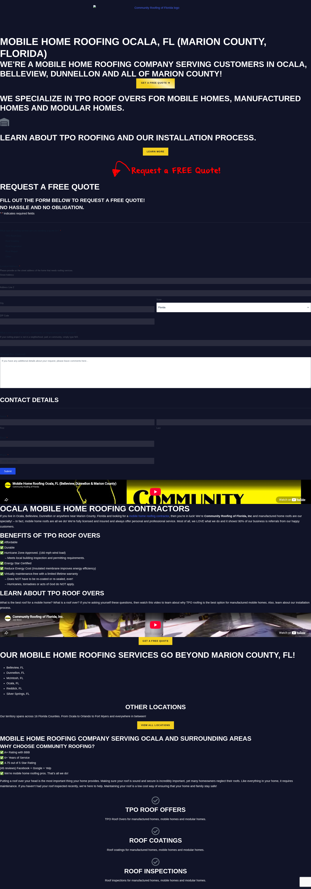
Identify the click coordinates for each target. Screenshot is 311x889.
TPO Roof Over (13, 236)
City (2, 303)
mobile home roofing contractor (149, 516)
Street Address (7, 275)
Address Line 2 (7, 287)
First (2, 428)
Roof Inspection (14, 246)
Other (8, 256)
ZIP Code (4, 315)
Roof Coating (12, 241)
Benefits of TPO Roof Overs (50, 535)
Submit (8, 471)
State (158, 299)
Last (158, 428)
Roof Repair (12, 251)
